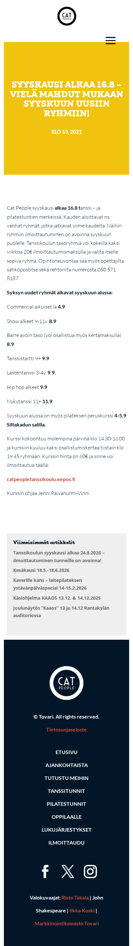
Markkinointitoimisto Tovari (67, 923)
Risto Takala (75, 897)
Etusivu (66, 752)
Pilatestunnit (66, 804)
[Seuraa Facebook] (44, 864)
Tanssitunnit (66, 791)
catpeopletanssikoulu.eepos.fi (41, 479)
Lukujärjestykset (67, 829)
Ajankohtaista (67, 765)
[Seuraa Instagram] (89, 864)
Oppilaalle (67, 817)
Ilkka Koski (82, 910)
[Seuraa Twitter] (66, 864)
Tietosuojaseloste (66, 729)
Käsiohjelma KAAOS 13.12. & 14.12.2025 (57, 598)
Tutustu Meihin (66, 778)
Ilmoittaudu (66, 842)
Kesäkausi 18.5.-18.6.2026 (41, 570)
